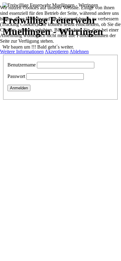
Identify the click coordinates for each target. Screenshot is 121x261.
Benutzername (21, 64)
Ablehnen (79, 51)
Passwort (16, 76)
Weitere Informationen (22, 51)
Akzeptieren (57, 51)
